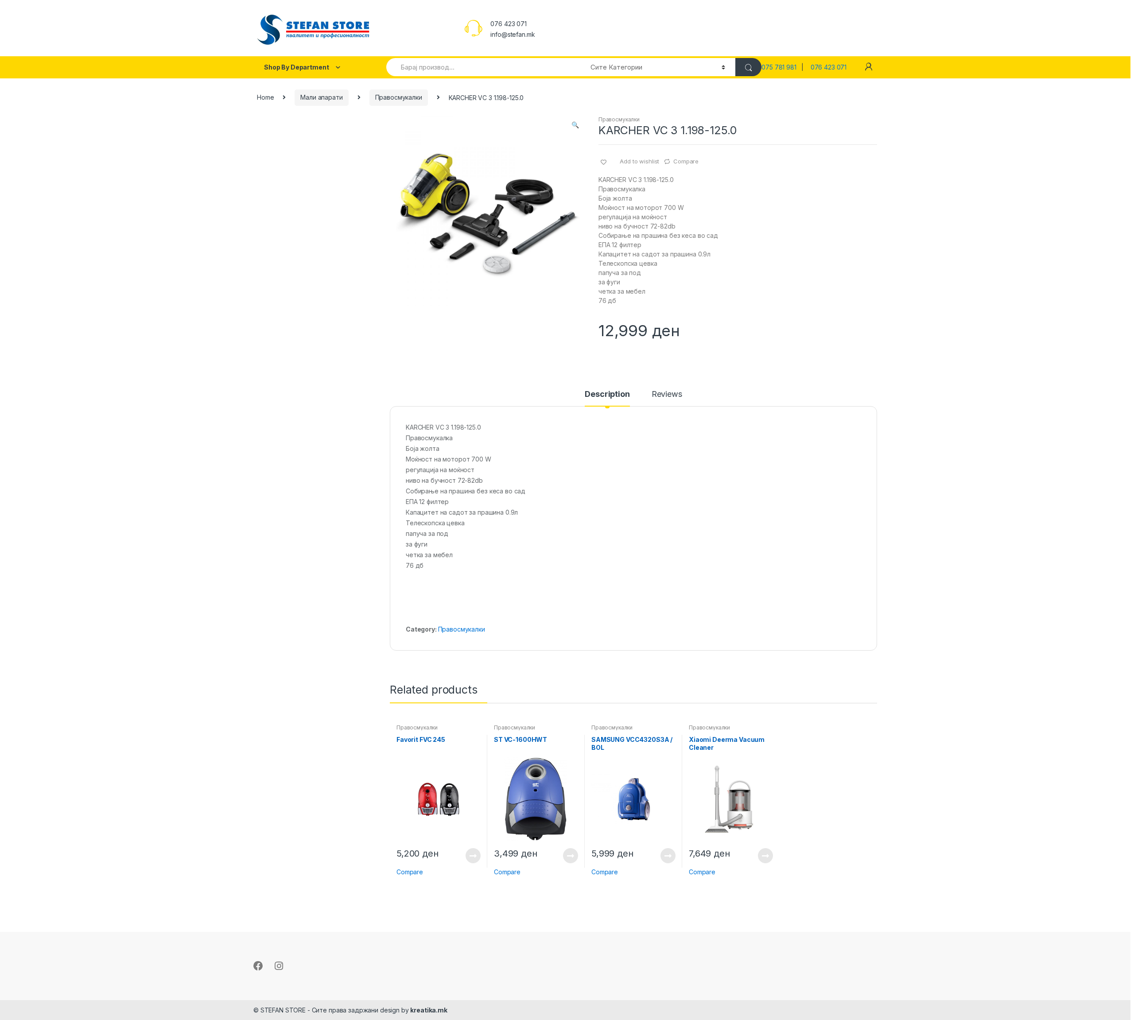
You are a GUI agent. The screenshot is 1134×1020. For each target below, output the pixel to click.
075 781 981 (781, 67)
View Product (473, 855)
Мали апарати (321, 97)
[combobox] (483, 67)
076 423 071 (829, 67)
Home (265, 97)
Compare (686, 161)
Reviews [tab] (667, 394)
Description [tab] (607, 394)
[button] (575, 126)
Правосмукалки (398, 97)
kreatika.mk (428, 1010)
